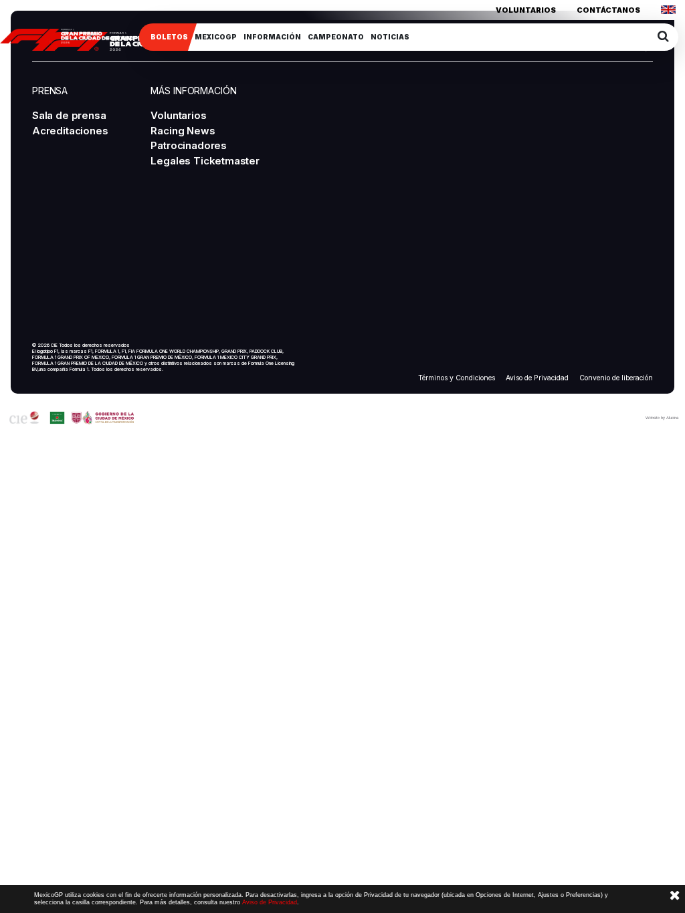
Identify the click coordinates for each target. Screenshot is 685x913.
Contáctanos (608, 10)
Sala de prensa (69, 115)
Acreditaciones (70, 130)
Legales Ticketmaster (205, 160)
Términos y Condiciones (456, 378)
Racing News (183, 130)
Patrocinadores (188, 145)
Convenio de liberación (616, 378)
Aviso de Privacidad (537, 378)
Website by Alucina (662, 418)
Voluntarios (526, 10)
